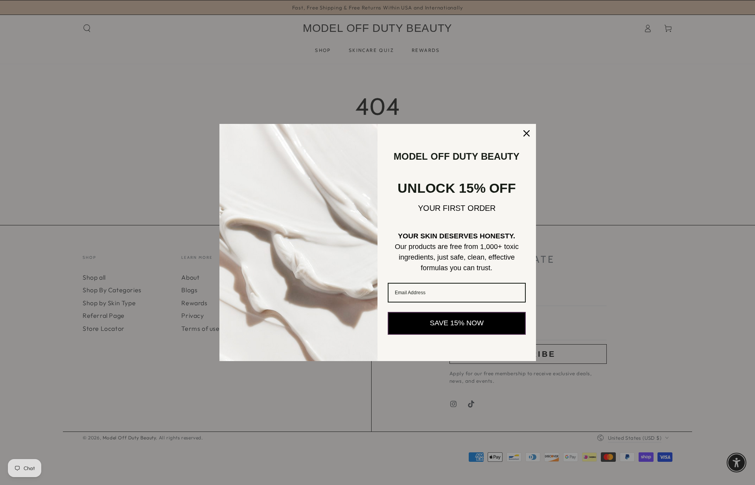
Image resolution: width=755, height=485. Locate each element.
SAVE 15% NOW (457, 323)
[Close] (526, 133)
